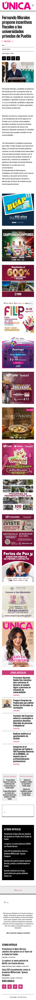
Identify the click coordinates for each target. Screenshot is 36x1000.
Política (16, 695)
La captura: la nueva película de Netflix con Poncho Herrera (15, 962)
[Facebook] (4, 58)
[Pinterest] (13, 58)
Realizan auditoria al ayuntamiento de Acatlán (22, 736)
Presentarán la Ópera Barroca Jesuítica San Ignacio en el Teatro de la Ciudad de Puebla (17, 836)
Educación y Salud (8, 978)
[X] (9, 58)
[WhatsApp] (18, 58)
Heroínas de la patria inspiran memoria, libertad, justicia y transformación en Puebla (17, 863)
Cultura (5, 957)
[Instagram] (9, 986)
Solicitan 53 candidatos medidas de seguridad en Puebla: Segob (26, 792)
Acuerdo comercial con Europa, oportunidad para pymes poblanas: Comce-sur (16, 873)
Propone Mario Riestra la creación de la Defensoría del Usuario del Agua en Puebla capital (9, 795)
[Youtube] (20, 986)
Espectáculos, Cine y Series (11, 966)
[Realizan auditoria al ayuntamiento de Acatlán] (7, 737)
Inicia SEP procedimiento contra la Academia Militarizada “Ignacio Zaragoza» (16, 853)
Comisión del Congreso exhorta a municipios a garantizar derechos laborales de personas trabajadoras (23, 720)
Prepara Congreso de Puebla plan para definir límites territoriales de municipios (23, 704)
